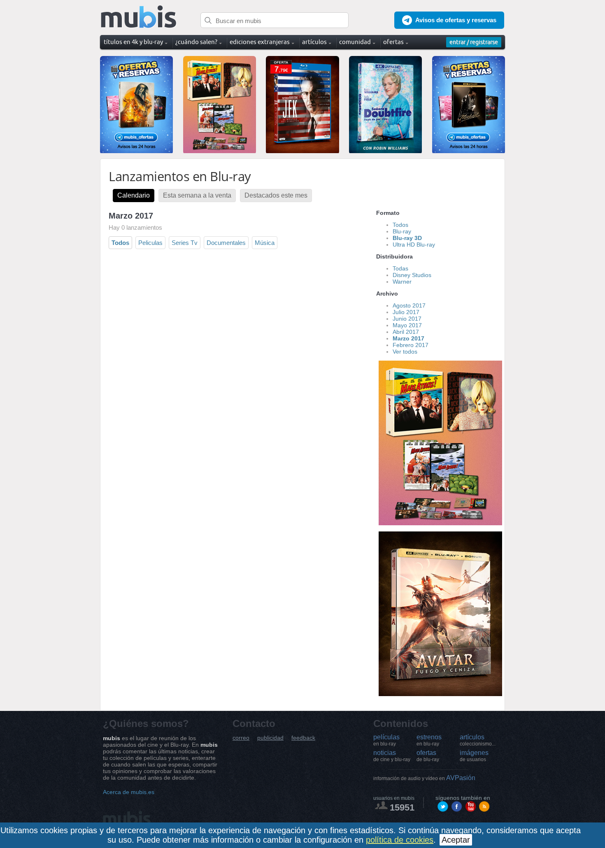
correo (241, 738)
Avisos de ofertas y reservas (455, 19)
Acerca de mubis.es (128, 792)
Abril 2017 (406, 331)
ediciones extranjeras (260, 41)
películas (386, 740)
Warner (402, 281)
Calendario (133, 195)
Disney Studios (412, 275)
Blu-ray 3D (407, 238)
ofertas (428, 755)
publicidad (270, 738)
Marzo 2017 (408, 338)
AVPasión (424, 777)
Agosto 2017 (409, 305)
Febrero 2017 (410, 345)
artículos (478, 740)
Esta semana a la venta (197, 195)
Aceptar (456, 839)
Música (265, 242)
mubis (139, 17)
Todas (400, 268)
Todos (120, 242)
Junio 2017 (407, 318)
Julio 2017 (406, 312)
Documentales (226, 242)
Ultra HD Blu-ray (414, 244)
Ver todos (405, 351)
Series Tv (185, 242)
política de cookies (399, 839)
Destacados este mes (275, 195)
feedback (303, 738)
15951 (402, 807)
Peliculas (150, 242)
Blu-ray (402, 231)
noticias (391, 755)
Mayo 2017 (407, 325)
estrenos (429, 740)
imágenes (474, 755)
